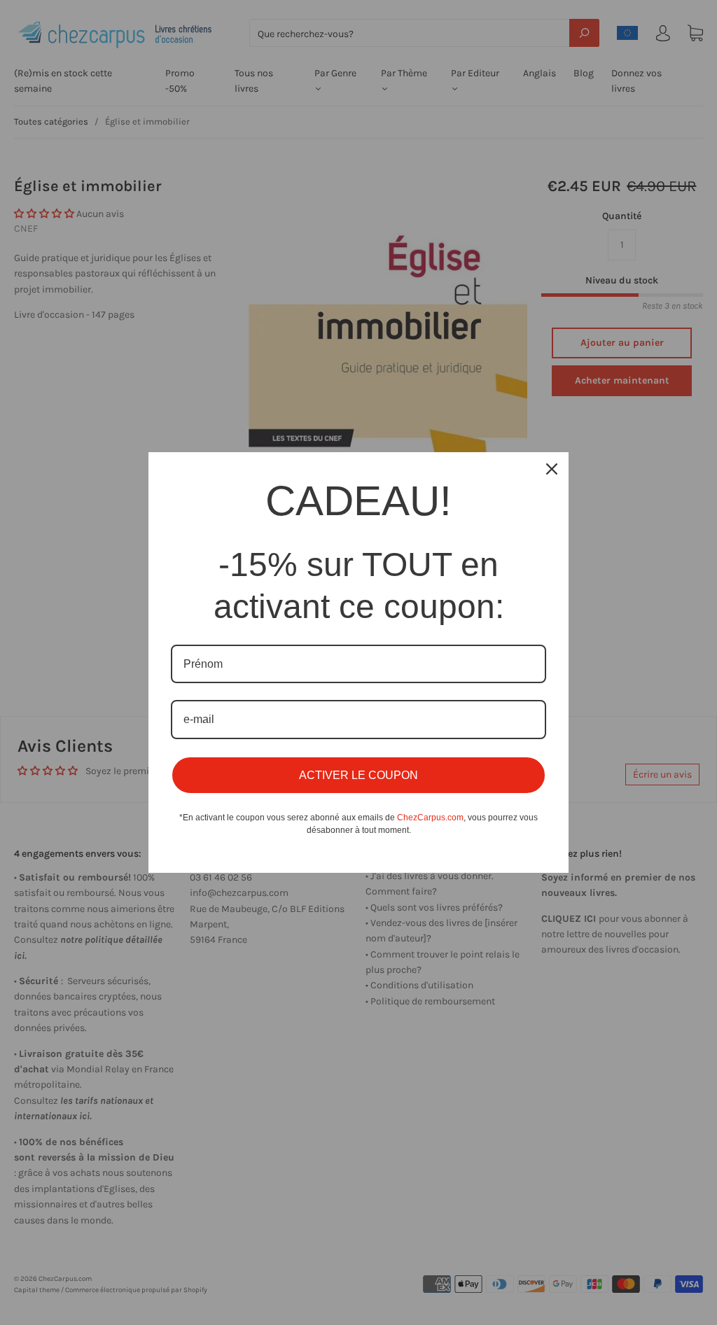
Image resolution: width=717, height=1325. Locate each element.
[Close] (552, 469)
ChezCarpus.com (430, 817)
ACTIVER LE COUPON (358, 775)
